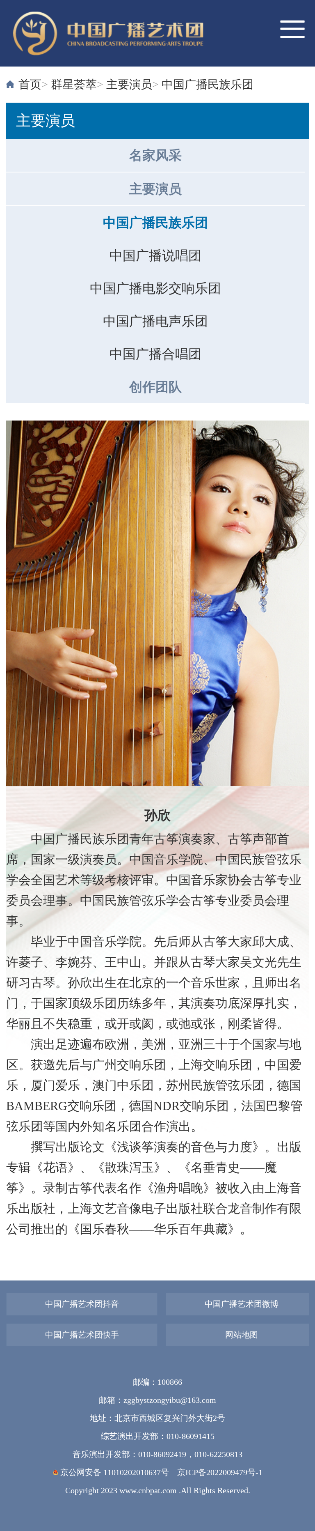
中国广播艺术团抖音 (82, 1303)
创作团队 (155, 386)
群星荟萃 (74, 84)
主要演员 (129, 84)
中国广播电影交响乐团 (155, 288)
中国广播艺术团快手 (82, 1334)
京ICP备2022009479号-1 (219, 1472)
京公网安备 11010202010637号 (113, 1472)
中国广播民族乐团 (207, 84)
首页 (29, 84)
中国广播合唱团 (155, 354)
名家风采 (155, 155)
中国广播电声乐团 (155, 321)
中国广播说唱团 (155, 255)
